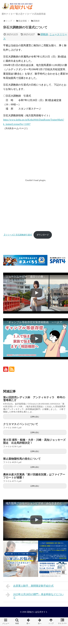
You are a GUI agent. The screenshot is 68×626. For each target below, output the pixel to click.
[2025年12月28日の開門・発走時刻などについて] (39, 621)
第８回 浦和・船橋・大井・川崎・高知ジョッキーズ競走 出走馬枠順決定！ (34, 441)
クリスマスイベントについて (20, 424)
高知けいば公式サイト (37, 612)
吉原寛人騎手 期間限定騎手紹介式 (33, 585)
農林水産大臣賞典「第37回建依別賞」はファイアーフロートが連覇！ (34, 476)
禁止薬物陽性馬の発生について (22, 458)
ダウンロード (43, 235)
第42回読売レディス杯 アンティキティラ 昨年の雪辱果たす (34, 399)
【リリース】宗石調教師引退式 (17, 235)
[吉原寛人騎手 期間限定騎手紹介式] (28, 621)
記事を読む (35, 417)
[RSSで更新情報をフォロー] (11, 369)
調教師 (44, 34)
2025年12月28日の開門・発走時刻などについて (38, 596)
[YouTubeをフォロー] (5, 369)
